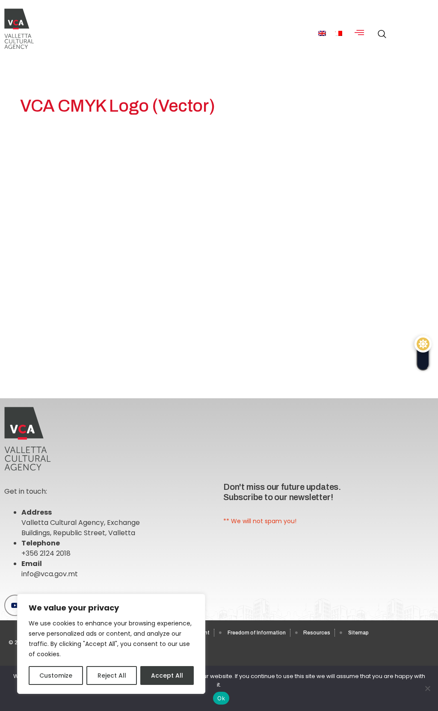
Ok (221, 698)
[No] (427, 688)
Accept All (167, 675)
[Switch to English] (322, 33)
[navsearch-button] (379, 29)
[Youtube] (15, 605)
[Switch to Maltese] (338, 33)
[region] (111, 644)
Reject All (112, 675)
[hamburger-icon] (359, 33)
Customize (55, 675)
